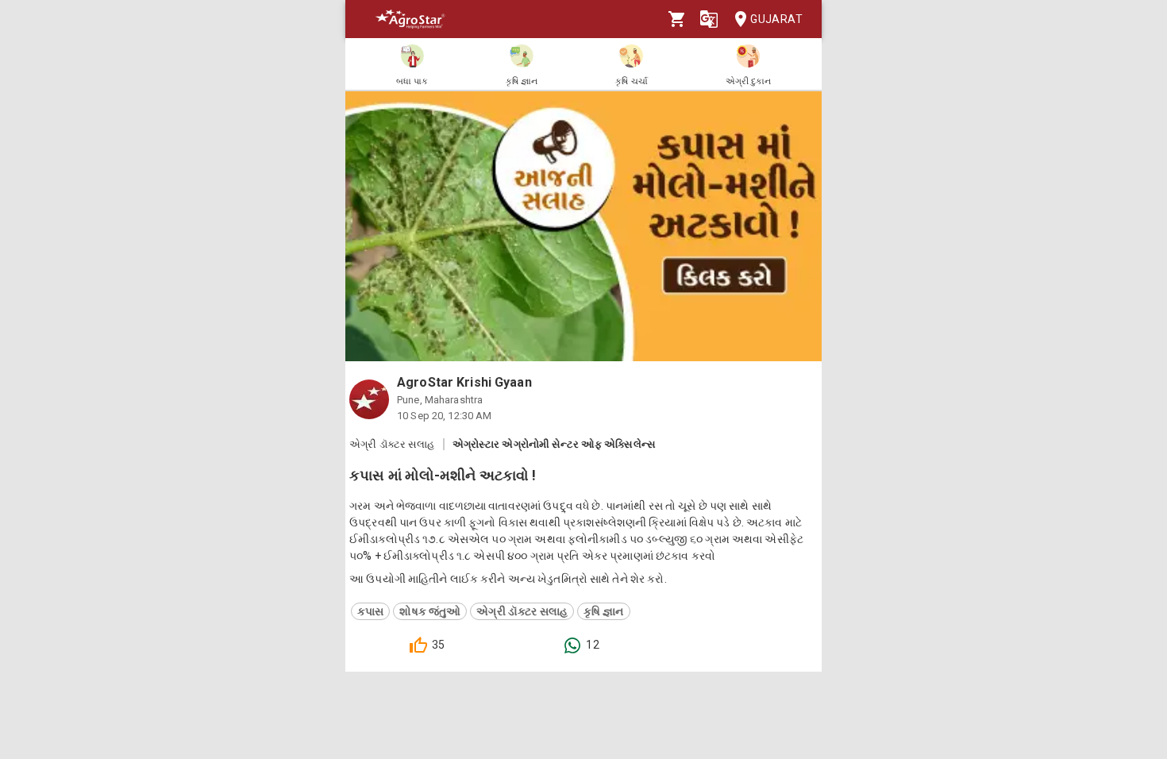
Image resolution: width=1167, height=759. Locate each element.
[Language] (709, 19)
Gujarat (776, 19)
